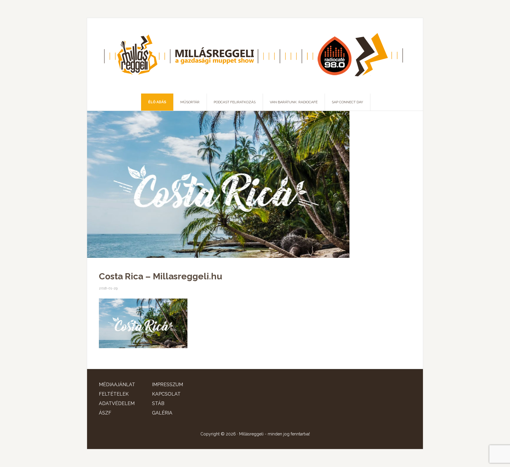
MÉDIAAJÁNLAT (117, 384)
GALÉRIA (162, 413)
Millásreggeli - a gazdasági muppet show (255, 56)
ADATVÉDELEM (117, 403)
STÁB (158, 403)
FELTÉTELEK (114, 394)
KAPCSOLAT (166, 394)
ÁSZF (105, 413)
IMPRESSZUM (167, 384)
